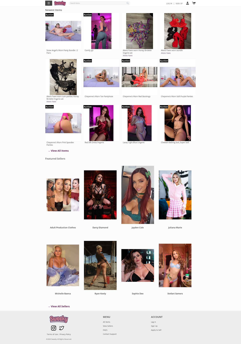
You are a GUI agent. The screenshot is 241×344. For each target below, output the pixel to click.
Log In (169, 3)
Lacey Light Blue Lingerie (133, 142)
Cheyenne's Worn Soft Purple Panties (177, 96)
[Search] (128, 3)
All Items (106, 322)
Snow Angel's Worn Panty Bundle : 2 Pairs (62, 51)
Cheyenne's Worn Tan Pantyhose (99, 96)
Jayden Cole (138, 227)
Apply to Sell (156, 330)
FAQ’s (105, 330)
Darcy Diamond (100, 227)
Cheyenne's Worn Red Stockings (136, 96)
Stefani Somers (175, 293)
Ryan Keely (100, 293)
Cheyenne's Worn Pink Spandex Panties (60, 143)
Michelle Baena (63, 293)
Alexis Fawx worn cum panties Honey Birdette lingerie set (63, 97)
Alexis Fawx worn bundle (172, 50)
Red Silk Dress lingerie (94, 142)
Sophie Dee (137, 293)
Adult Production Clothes (63, 227)
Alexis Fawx (127, 55)
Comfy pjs (89, 50)
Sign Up (154, 326)
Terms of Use (52, 334)
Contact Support (110, 334)
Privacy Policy (65, 334)
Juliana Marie (175, 227)
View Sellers (108, 326)
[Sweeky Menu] (48, 3)
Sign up (179, 3)
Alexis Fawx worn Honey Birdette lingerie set (137, 51)
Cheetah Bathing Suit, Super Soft (175, 142)
